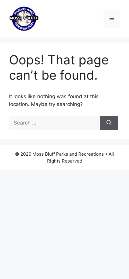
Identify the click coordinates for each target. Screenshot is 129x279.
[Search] (109, 123)
